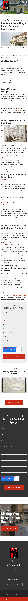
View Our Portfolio (14, 402)
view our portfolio (9, 528)
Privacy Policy (18, 594)
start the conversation (15, 599)
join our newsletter (14, 584)
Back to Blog (7, 16)
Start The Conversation (14, 356)
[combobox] (14, 328)
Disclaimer (8, 594)
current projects (12, 78)
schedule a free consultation (19, 295)
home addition (17, 110)
